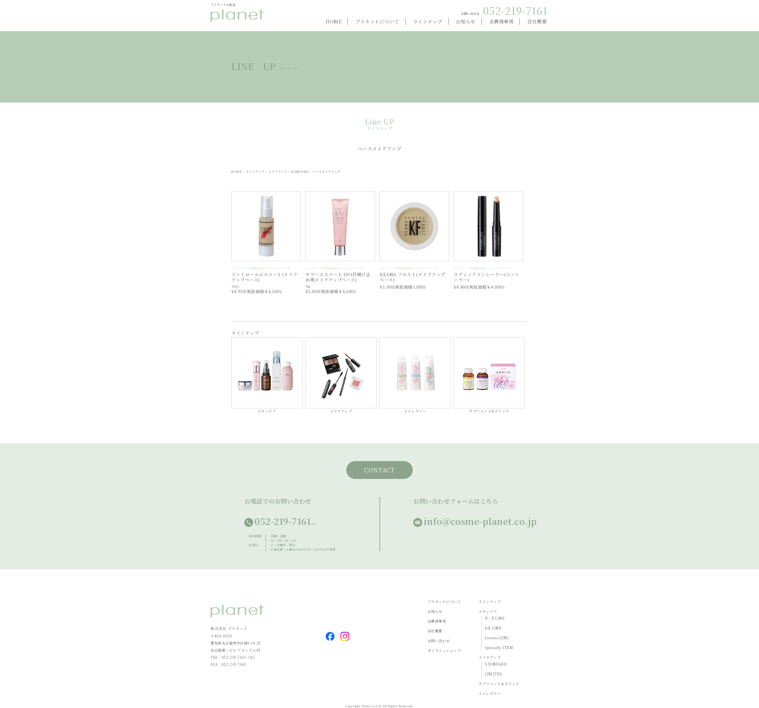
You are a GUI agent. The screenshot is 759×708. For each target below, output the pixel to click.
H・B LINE (495, 618)
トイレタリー (489, 693)
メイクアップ (489, 657)
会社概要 (537, 21)
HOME (334, 21)
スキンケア (488, 611)
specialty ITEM (499, 647)
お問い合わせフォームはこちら (455, 501)
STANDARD (496, 664)
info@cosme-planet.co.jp (480, 521)
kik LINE (493, 627)
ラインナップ (427, 21)
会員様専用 (501, 21)
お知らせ (466, 21)
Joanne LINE (497, 637)
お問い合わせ (439, 640)
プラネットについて (377, 21)
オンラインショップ (444, 650)
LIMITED (493, 673)
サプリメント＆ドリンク (499, 683)
